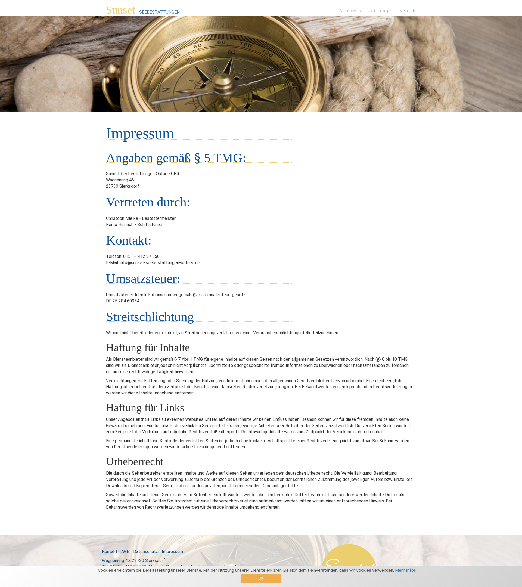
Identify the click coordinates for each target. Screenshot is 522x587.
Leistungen (381, 10)
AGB (125, 551)
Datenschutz (145, 551)
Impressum (172, 551)
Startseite (351, 10)
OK (261, 578)
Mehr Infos (405, 570)
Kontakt (408, 10)
